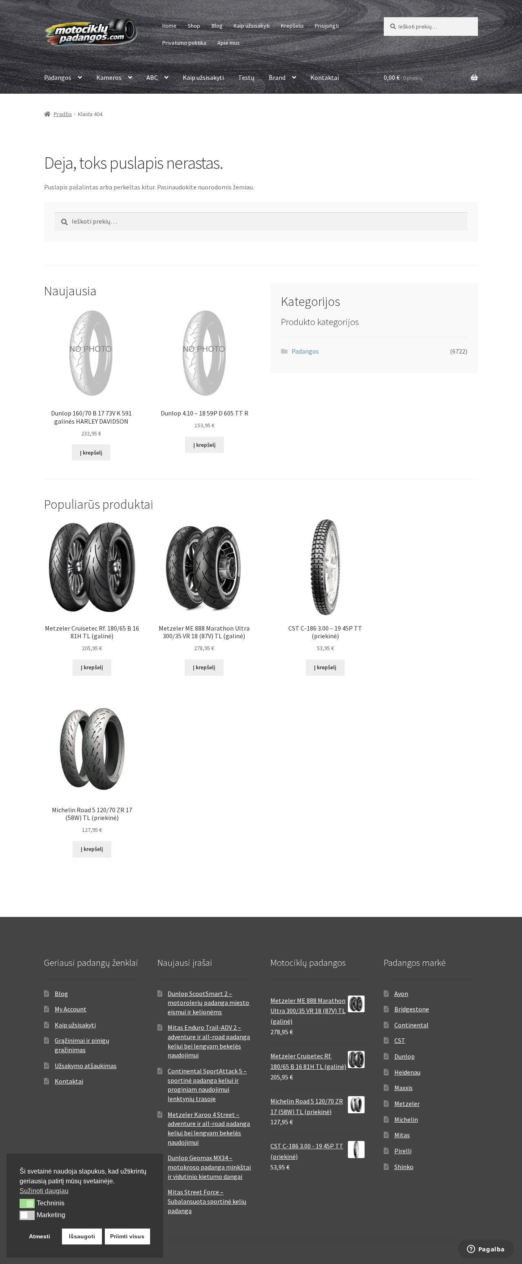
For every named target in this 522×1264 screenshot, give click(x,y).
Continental (411, 1025)
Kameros (109, 77)
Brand (277, 77)
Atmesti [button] (39, 1236)
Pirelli (402, 1151)
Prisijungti (327, 25)
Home (169, 25)
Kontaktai (324, 77)
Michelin (406, 1119)
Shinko (404, 1167)
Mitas (402, 1135)
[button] (27, 1203)
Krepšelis (292, 25)
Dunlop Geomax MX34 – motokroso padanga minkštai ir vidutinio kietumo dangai (209, 1167)
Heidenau (407, 1072)
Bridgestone (411, 1009)
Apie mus (228, 42)
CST (399, 1040)
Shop (194, 25)
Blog (217, 25)
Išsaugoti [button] (82, 1236)
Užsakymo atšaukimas (86, 1066)
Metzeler (407, 1103)
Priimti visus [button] (127, 1236)
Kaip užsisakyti (252, 25)
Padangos (57, 77)
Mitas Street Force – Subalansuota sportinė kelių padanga (207, 1201)
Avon (401, 993)
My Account (70, 1009)
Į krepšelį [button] (91, 452)
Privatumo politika (184, 42)
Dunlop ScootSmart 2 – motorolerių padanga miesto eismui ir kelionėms (208, 1002)
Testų (246, 77)
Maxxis (403, 1088)
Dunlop (404, 1056)
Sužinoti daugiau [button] (44, 1190)
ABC (152, 77)
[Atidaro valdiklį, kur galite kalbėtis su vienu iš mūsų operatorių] (486, 1250)
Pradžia (63, 114)
